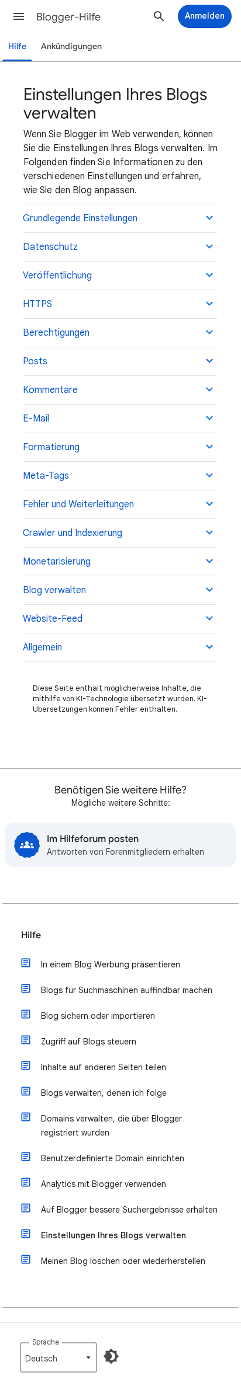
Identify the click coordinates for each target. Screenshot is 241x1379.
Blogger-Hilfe (68, 17)
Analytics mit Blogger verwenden (103, 1184)
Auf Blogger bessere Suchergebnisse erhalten (129, 1209)
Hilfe (17, 46)
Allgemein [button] (42, 647)
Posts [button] (35, 361)
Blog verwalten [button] (54, 590)
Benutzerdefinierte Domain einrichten (112, 1158)
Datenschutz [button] (50, 247)
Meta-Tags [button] (46, 476)
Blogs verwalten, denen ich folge (104, 1093)
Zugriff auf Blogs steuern (88, 1041)
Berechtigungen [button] (56, 333)
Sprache (45, 1342)
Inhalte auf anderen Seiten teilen (103, 1067)
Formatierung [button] (51, 447)
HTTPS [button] (37, 304)
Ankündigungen (71, 46)
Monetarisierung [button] (57, 561)
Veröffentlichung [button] (57, 275)
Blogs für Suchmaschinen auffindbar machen (126, 990)
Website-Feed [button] (52, 619)
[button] (19, 16)
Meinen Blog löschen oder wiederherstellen (123, 1261)
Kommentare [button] (50, 390)
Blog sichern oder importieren (98, 1016)
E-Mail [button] (36, 418)
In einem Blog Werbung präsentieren (110, 964)
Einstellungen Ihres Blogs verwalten (113, 1235)
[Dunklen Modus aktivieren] (111, 1356)
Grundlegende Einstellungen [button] (80, 218)
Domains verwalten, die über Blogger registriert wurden (111, 1125)
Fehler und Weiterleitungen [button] (78, 504)
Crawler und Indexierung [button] (72, 533)
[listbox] (58, 1357)
